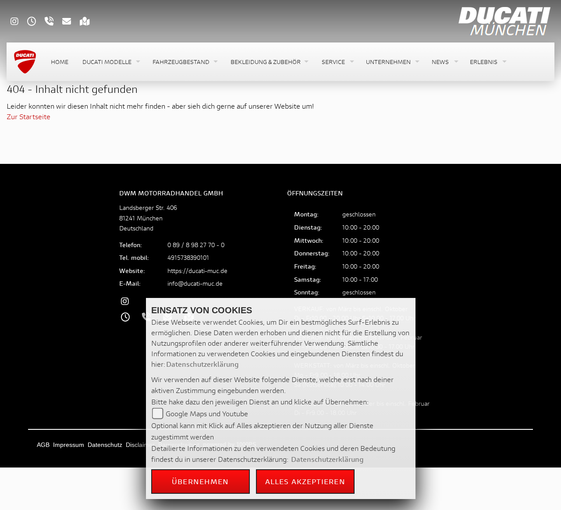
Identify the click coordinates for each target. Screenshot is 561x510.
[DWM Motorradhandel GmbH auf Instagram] (19, 22)
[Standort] (89, 22)
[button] (110, 62)
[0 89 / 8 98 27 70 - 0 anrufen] (53, 22)
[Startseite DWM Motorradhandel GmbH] (503, 20)
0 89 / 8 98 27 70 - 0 (195, 245)
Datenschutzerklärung (202, 363)
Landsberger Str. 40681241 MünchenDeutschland (148, 217)
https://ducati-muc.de (197, 270)
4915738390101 (188, 257)
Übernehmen (200, 481)
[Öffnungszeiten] (36, 22)
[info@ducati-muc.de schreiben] (71, 22)
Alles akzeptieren (305, 481)
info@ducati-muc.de (195, 283)
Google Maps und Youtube (207, 413)
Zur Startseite (28, 116)
